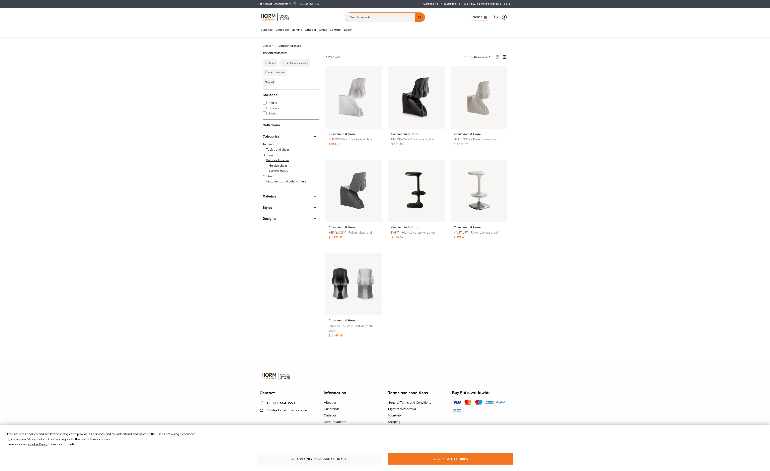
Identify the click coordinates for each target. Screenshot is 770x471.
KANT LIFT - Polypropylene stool (476, 232)
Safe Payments (335, 421)
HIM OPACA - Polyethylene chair (412, 139)
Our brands (331, 408)
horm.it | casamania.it (276, 4)
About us (330, 402)
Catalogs (330, 415)
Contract (335, 29)
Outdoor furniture (277, 160)
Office (323, 29)
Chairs (272, 103)
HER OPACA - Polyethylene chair (350, 139)
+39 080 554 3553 (308, 4)
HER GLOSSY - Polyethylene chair (351, 232)
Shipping (394, 421)
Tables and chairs (278, 149)
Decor (348, 29)
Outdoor (310, 29)
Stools (272, 113)
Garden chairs (278, 165)
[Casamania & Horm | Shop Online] (276, 17)
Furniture (267, 29)
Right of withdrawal (402, 408)
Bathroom (282, 29)
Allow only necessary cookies (319, 459)
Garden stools (278, 171)
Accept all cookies (450, 459)
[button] (482, 57)
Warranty (395, 415)
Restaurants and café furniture (286, 181)
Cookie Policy (38, 444)
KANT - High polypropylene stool (413, 232)
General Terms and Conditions (409, 402)
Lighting (297, 29)
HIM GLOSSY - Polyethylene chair (475, 139)
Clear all (269, 82)
